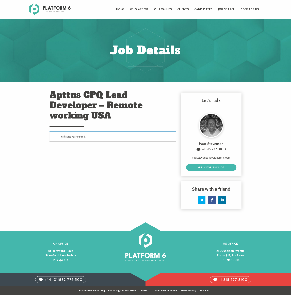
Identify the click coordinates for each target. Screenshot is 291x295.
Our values (163, 9)
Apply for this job (211, 167)
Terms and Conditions (165, 290)
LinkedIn (222, 200)
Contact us (250, 9)
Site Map (204, 290)
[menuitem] (120, 9)
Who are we (139, 9)
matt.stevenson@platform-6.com (211, 157)
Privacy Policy (188, 290)
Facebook (212, 200)
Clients (183, 9)
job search (226, 9)
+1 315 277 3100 (214, 149)
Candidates (203, 9)
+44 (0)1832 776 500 (63, 279)
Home (120, 9)
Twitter (201, 200)
